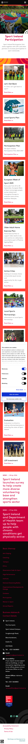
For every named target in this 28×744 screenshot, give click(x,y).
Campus (6, 562)
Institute (6, 579)
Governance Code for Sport (12, 570)
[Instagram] (14, 716)
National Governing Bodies (11, 583)
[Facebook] (11, 716)
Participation (7, 597)
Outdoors (6, 593)
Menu (25, 2)
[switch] (24, 373)
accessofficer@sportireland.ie (16, 688)
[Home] (4, 2)
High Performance (9, 574)
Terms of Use (8, 731)
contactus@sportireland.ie (15, 655)
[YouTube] (17, 716)
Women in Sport (8, 602)
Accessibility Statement (11, 726)
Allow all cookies (14, 394)
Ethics (5, 566)
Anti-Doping (7, 553)
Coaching (6, 557)
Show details (19, 389)
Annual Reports (8, 606)
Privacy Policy (8, 729)
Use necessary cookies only (14, 399)
